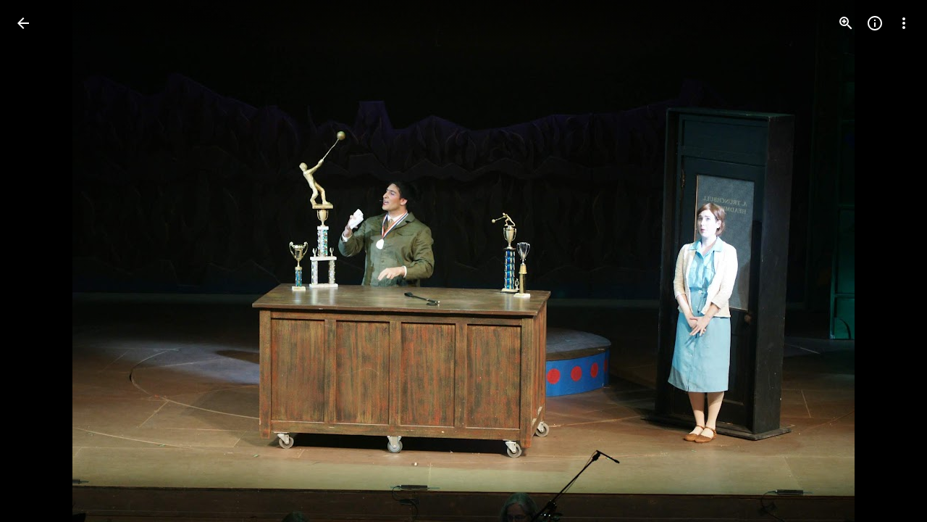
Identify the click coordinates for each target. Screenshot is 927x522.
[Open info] (874, 23)
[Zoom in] (845, 23)
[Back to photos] (23, 23)
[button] (40, 261)
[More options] (903, 23)
